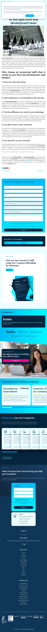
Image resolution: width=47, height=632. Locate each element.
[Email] (9, 168)
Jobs (23, 571)
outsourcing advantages (11, 101)
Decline (39, 15)
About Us (23, 552)
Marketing (23, 590)
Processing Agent (17, 439)
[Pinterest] (8, 168)
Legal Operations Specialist (38, 437)
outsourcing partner (15, 90)
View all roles (7, 447)
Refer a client (23, 565)
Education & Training (23, 598)
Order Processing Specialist (19, 440)
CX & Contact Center (23, 585)
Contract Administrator (37, 439)
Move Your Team (23, 563)
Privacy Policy (34, 226)
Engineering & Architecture (23, 600)
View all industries (7, 458)
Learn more (9, 270)
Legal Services (23, 602)
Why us (23, 554)
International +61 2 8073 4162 (26, 516)
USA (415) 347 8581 (23, 521)
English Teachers (27, 442)
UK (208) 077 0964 (23, 523)
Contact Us (23, 575)
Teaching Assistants (27, 439)
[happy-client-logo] (10, 331)
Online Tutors (26, 440)
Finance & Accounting (23, 596)
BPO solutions (17, 157)
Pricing (23, 558)
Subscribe (23, 242)
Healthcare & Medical (23, 592)
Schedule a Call (16, 360)
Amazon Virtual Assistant (18, 442)
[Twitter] (2, 168)
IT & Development (23, 583)
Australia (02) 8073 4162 (24, 519)
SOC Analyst (7, 439)
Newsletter (23, 573)
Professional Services (23, 587)
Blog (23, 569)
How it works (23, 556)
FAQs (23, 567)
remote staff (14, 158)
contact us (10, 163)
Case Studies (23, 561)
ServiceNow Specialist (9, 442)
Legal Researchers (36, 440)
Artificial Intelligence (23, 604)
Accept (29, 15)
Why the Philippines (23, 559)
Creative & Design (23, 588)
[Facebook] (4, 168)
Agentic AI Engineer (8, 440)
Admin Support (24, 594)
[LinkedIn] (6, 168)
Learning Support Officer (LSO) (30, 437)
